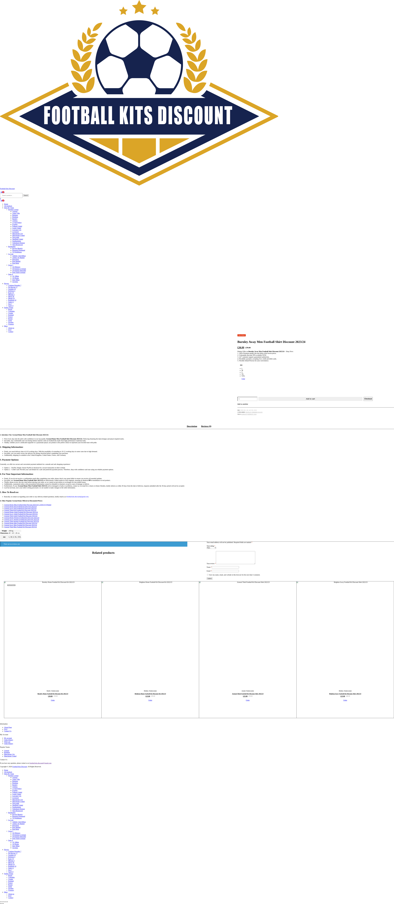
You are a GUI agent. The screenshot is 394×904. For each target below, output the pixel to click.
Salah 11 (11, 302)
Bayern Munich (17, 248)
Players (6, 283)
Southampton (16, 241)
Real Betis (15, 263)
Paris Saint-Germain (18, 272)
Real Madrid (16, 261)
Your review (211, 563)
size (241, 365)
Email (209, 571)
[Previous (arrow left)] (1, 903)
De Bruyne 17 (12, 287)
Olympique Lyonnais (19, 269)
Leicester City (16, 230)
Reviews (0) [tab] (206, 426)
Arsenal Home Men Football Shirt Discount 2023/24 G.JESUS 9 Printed (27, 505)
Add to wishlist (242, 404)
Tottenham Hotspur (18, 243)
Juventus (15, 282)
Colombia (11, 311)
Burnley (15, 219)
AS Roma (15, 278)
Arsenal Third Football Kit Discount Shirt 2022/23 (247, 694)
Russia (10, 319)
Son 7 (10, 304)
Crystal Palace (17, 222)
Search (26, 195)
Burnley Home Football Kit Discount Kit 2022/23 (53, 694)
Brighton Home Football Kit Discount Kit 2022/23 (150, 694)
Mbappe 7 (11, 295)
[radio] (243, 368)
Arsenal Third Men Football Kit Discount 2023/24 (20, 527)
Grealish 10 (12, 289)
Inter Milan (15, 280)
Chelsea (14, 221)
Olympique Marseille (19, 270)
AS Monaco (16, 267)
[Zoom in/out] (1, 901)
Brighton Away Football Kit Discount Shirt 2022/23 (345, 694)
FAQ (9, 330)
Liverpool (15, 232)
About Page (8, 727)
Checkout (368, 399)
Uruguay (11, 324)
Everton (14, 224)
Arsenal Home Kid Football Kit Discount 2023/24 (20, 507)
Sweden (10, 322)
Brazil (10, 309)
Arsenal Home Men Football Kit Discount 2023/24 (20, 523)
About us (11, 328)
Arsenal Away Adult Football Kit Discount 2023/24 (21, 514)
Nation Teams (8, 307)
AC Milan (15, 276)
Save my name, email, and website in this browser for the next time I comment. (234, 575)
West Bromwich (17, 245)
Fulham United (17, 226)
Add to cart (310, 399)
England (11, 315)
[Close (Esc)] (7, 901)
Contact (10, 331)
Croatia (10, 313)
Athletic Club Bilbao (19, 256)
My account (8, 738)
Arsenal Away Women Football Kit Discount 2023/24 (21, 519)
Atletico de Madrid (18, 258)
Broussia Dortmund (18, 250)
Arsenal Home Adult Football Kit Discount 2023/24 (21, 512)
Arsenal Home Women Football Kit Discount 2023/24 (21, 518)
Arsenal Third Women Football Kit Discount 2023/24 (21, 521)
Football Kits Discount (7, 189)
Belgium (15, 215)
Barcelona (15, 259)
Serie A (10, 274)
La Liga (10, 254)
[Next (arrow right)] (3, 903)
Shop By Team (9, 208)
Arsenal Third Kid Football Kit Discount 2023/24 (20, 510)
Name (209, 567)
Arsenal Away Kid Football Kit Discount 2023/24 (20, 508)
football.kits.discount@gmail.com (40, 763)
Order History (8, 740)
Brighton (15, 217)
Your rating (211, 546)
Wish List (7, 742)
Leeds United (16, 228)
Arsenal (14, 211)
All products (8, 206)
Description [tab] (192, 426)
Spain (10, 320)
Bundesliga (11, 246)
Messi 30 (11, 296)
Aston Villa (16, 213)
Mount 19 (11, 298)
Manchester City (17, 233)
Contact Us (7, 731)
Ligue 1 (10, 265)
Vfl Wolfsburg (17, 252)
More (6, 326)
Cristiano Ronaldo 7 (14, 285)
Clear (243, 379)
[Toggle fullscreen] (3, 901)
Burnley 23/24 (251, 414)
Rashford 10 (12, 300)
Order (53, 700)
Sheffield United (17, 239)
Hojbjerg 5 (11, 291)
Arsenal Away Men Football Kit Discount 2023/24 (20, 525)
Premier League (13, 209)
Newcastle (15, 237)
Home (6, 204)
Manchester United (18, 235)
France (10, 317)
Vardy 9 (10, 306)
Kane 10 (11, 293)
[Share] (5, 901)
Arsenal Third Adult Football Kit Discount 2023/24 (20, 516)
